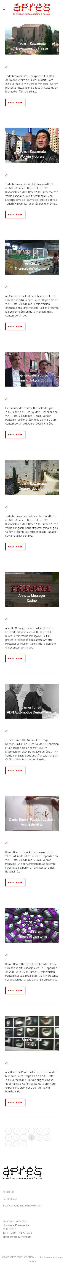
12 (8, 1144)
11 (47, 1137)
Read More (15, 102)
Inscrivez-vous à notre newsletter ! (22, 1205)
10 (39, 1137)
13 (16, 1144)
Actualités (8, 1191)
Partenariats (10, 1198)
